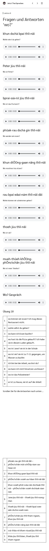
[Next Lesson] (37, 3)
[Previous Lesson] (32, 3)
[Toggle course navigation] (41, 3)
